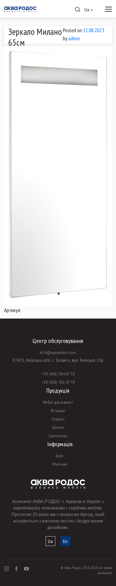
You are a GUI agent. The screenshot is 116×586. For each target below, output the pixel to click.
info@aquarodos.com (58, 352)
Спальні (58, 419)
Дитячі (58, 427)
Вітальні (58, 410)
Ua (50, 541)
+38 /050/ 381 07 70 (58, 382)
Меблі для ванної (58, 402)
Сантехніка (58, 435)
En (65, 541)
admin (74, 38)
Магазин (60, 464)
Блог (60, 455)
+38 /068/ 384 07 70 (58, 373)
